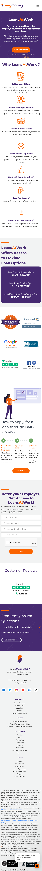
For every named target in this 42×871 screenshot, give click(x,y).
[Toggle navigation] (38, 6)
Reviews (19, 753)
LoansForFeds (19, 766)
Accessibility (20, 748)
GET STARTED (21, 50)
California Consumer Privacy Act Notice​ (20, 726)
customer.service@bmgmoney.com (19, 672)
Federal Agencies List (19, 769)
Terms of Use (20, 740)
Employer (20, 761)
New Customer (19, 705)
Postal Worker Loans (19, 771)
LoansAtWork (19, 764)
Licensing (20, 745)
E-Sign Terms (20, 742)
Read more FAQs (11, 640)
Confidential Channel (20, 674)
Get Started (21, 470)
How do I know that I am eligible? (18, 627)
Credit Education (20, 776)
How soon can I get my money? (17, 632)
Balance (19, 710)
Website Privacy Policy (20, 721)
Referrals (20, 774)
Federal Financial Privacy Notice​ (20, 724)
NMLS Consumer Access (19, 750)
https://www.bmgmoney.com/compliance (11, 809)
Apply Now (19, 708)
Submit (21, 551)
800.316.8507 (22, 668)
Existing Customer (19, 703)
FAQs (19, 737)
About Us (20, 735)
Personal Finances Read (19, 713)
